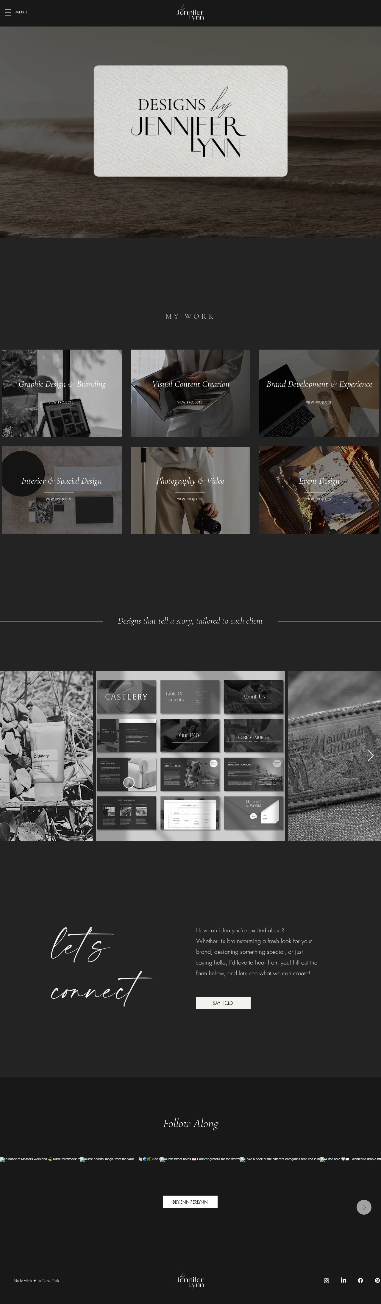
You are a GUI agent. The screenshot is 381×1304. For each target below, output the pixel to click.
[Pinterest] (377, 1280)
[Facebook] (360, 1280)
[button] (8, 12)
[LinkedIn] (343, 1280)
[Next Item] (370, 756)
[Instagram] (326, 1280)
